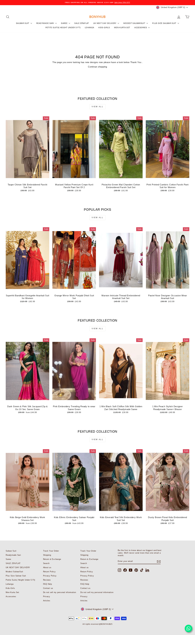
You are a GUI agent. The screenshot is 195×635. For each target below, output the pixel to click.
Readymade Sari (45, 23)
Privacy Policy (50, 576)
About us (47, 567)
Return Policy (49, 572)
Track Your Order (51, 551)
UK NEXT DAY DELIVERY (105, 23)
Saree (64, 23)
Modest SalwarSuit (134, 23)
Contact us (48, 588)
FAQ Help (47, 584)
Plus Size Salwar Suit (164, 23)
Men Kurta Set (122, 27)
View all (97, 107)
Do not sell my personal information (59, 592)
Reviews (47, 580)
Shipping (47, 555)
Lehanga (89, 27)
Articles (46, 601)
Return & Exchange (52, 559)
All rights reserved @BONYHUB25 (97, 624)
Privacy (46, 596)
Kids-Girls (104, 27)
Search (46, 563)
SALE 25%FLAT (81, 23)
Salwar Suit (23, 23)
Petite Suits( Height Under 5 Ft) (63, 27)
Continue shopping (97, 66)
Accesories (140, 27)
